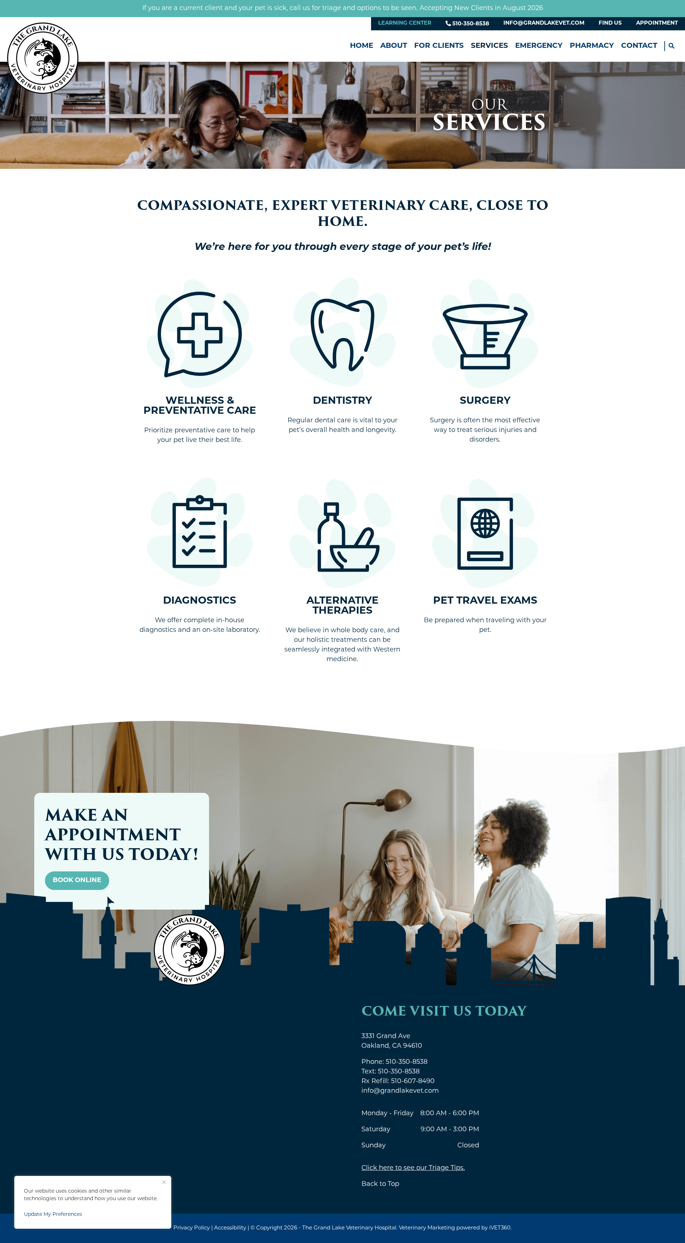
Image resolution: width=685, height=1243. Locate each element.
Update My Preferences (53, 1214)
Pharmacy (592, 46)
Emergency (539, 46)
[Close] (163, 1182)
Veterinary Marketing (427, 1228)
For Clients (439, 46)
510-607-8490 (398, 1081)
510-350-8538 (470, 24)
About (393, 46)
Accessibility (230, 1228)
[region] (92, 1202)
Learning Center (404, 23)
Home (361, 46)
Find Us (610, 23)
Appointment (657, 23)
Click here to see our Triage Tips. (413, 1168)
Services (489, 46)
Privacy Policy (191, 1228)
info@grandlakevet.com (543, 23)
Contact (639, 46)
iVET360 (500, 1228)
